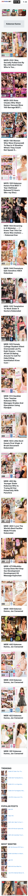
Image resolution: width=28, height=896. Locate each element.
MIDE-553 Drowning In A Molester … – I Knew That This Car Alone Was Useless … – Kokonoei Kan (13, 230)
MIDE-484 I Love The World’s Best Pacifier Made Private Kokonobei (13, 529)
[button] (15, 1)
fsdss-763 (11, 815)
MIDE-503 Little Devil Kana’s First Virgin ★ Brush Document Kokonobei (13, 444)
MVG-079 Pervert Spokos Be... (16, 828)
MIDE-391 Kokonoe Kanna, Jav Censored (13, 752)
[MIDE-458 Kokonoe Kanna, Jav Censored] (14, 593)
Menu (26, 2)
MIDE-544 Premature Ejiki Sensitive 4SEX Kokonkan (13, 270)
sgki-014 (10, 809)
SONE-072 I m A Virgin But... (15, 784)
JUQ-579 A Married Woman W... (16, 872)
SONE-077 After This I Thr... (15, 771)
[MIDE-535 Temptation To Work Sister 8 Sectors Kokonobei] (14, 290)
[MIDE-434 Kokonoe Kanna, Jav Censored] (14, 664)
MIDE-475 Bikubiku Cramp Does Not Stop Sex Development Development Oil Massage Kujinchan (13, 571)
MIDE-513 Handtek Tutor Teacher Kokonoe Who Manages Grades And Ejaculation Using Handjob (13, 402)
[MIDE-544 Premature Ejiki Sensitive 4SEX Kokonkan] (14, 252)
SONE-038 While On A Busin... (16, 853)
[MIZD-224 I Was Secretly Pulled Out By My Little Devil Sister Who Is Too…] (14, 44)
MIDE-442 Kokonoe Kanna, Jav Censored (13, 645)
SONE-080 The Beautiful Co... (16, 777)
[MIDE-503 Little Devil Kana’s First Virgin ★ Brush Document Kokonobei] (14, 425)
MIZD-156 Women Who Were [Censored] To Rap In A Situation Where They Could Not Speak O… (14, 145)
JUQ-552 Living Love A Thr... (15, 797)
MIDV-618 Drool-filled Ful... (15, 866)
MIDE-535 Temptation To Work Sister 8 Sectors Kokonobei (14, 308)
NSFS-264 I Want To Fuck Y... (15, 822)
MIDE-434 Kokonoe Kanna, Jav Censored (13, 681)
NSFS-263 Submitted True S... (16, 835)
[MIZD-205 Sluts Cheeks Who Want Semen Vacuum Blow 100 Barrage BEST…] (14, 84)
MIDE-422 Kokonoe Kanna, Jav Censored (13, 716)
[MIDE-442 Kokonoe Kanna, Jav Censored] (14, 628)
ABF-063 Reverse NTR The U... (16, 847)
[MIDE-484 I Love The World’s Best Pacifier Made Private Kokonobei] (14, 510)
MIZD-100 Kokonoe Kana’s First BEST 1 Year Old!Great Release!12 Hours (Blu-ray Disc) (12, 188)
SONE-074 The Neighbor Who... (16, 790)
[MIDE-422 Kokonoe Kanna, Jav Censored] (14, 700)
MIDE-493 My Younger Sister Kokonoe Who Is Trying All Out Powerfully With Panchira (11, 487)
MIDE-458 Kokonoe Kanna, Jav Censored (13, 610)
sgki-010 (10, 860)
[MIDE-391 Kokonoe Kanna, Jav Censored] (14, 735)
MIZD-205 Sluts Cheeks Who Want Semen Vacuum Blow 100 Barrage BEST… (13, 104)
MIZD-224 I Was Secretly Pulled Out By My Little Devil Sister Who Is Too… (14, 63)
